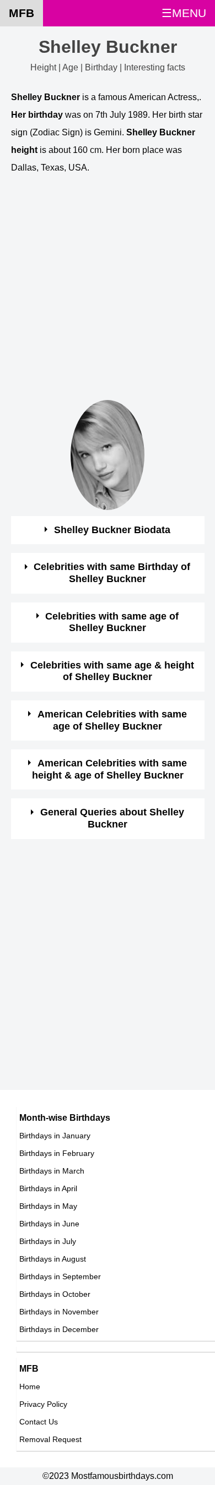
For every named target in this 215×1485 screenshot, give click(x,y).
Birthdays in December (59, 1329)
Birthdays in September (60, 1276)
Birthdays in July (47, 1241)
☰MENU (184, 13)
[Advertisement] (107, 292)
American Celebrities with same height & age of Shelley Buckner (109, 769)
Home (29, 1386)
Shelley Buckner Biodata (112, 529)
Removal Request (50, 1439)
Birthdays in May (48, 1206)
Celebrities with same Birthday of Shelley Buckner (112, 572)
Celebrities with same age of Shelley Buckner (112, 622)
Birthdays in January (54, 1135)
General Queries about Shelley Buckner (112, 818)
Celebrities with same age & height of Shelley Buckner (112, 671)
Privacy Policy (43, 1404)
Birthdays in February (56, 1153)
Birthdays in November (59, 1311)
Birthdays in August (52, 1258)
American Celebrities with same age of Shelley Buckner (112, 720)
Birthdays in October (54, 1294)
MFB (21, 13)
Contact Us (38, 1421)
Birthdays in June (49, 1223)
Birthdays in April (48, 1188)
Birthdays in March (51, 1170)
